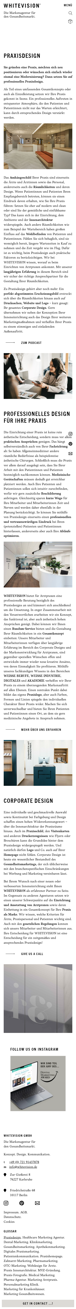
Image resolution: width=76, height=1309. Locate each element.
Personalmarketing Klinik (21, 1284)
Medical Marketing (41, 1275)
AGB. (23, 1212)
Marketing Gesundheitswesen (24, 1294)
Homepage (11, 855)
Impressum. (12, 1212)
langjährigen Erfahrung (20, 272)
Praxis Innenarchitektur (20, 1270)
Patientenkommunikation (21, 1256)
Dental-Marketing (16, 1242)
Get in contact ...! (38, 1303)
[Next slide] (52, 1083)
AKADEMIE (35, 680)
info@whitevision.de (23, 1167)
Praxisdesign (12, 1237)
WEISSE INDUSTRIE (46, 676)
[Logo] (22, 5)
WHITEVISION (14, 596)
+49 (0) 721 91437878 (24, 1162)
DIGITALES (12, 680)
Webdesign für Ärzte (41, 1265)
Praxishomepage (51, 1256)
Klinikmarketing (41, 1242)
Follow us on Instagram (34, 1049)
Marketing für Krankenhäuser (24, 1289)
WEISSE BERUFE (16, 676)
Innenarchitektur (41, 220)
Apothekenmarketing (50, 1247)
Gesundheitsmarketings (20, 864)
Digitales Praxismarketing (21, 1251)
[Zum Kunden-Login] (70, 21)
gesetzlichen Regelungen (40, 924)
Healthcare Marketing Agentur (43, 1237)
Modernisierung (31, 76)
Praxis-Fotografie (15, 1275)
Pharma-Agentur (15, 1279)
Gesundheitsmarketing (19, 1247)
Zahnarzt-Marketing (17, 1261)
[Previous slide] (24, 1083)
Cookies (9, 1221)
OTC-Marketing (15, 1265)
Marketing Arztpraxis (42, 1279)
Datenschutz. (12, 1217)
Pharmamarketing (45, 1261)
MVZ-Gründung (49, 1270)
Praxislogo (34, 694)
